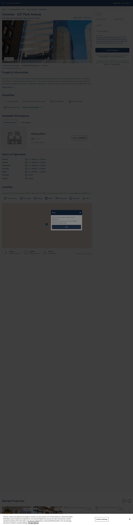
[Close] (129, 519)
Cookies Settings (101, 519)
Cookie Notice (33, 523)
